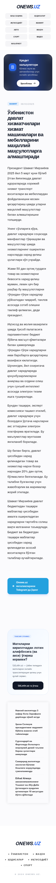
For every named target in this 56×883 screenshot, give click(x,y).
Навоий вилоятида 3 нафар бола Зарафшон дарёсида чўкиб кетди (28, 713)
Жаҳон (40, 29)
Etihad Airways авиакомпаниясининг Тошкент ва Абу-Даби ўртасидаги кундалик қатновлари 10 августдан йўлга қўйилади (29, 786)
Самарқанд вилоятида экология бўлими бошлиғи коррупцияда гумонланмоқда (27, 766)
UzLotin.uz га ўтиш (28, 685)
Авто (16, 29)
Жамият (40, 23)
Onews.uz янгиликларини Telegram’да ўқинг (27, 586)
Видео (40, 37)
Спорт (16, 37)
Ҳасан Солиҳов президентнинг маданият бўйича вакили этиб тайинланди (29, 728)
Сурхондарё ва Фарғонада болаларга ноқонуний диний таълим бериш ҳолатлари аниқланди (29, 747)
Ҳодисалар (39, 16)
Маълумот (16, 43)
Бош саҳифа (16, 16)
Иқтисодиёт (16, 23)
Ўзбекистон (19, 853)
